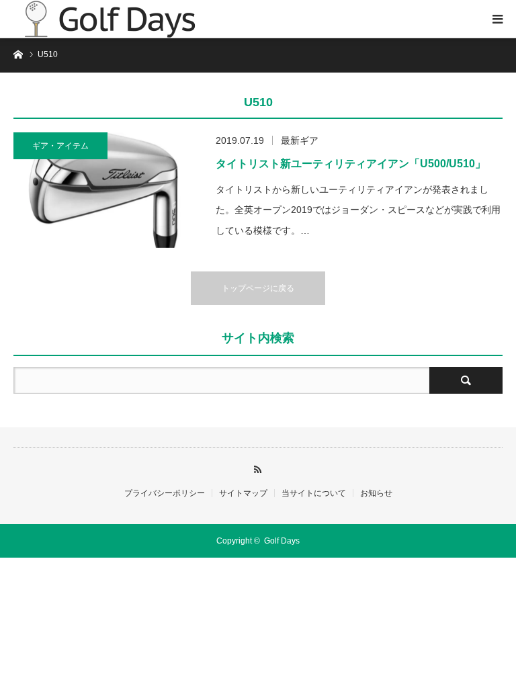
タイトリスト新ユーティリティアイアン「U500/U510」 (351, 163)
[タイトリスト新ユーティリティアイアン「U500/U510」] (107, 190)
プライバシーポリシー (164, 493)
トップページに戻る (258, 288)
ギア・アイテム (60, 145)
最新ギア (299, 140)
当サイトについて (314, 493)
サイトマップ (243, 493)
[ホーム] (17, 53)
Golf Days (282, 541)
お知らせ (376, 493)
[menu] (497, 19)
